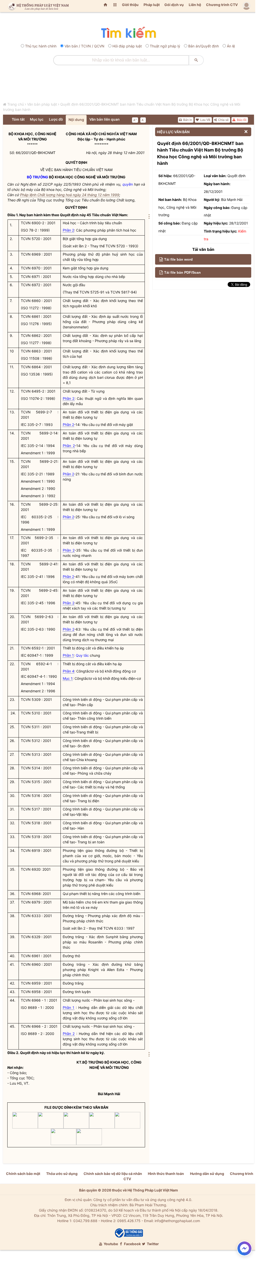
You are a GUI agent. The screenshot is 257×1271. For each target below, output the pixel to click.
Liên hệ (195, 5)
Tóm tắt (18, 119)
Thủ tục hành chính (40, 46)
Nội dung (76, 119)
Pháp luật (152, 5)
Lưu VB (205, 120)
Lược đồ (56, 119)
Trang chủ (15, 104)
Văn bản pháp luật (42, 104)
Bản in (187, 120)
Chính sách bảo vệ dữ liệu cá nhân (113, 1173)
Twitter (152, 1244)
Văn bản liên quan (104, 119)
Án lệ (231, 46)
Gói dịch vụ (174, 5)
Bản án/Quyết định (203, 46)
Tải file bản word (178, 259)
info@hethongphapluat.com (177, 1221)
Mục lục (36, 119)
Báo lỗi (241, 120)
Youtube (110, 1244)
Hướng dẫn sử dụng (207, 1173)
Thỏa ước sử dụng (62, 1173)
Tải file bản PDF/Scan (182, 272)
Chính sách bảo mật (23, 1173)
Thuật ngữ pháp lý (165, 46)
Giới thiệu (130, 5)
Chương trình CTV (222, 5)
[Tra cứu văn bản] (128, 33)
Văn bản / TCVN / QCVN (84, 46)
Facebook (132, 1244)
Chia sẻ (223, 120)
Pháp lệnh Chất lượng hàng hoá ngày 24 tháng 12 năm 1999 (69, 195)
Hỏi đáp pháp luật (127, 46)
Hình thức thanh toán (166, 1173)
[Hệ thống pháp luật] (37, 6)
